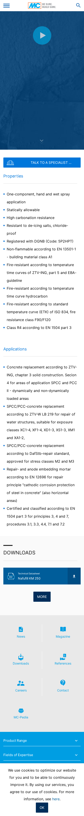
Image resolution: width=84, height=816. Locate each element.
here (56, 799)
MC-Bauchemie (42, 5)
